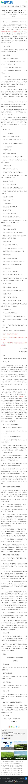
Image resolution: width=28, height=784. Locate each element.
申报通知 (16, 6)
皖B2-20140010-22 (9, 781)
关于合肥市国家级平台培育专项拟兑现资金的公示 (13, 765)
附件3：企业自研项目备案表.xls (10, 334)
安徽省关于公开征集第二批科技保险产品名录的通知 (13, 772)
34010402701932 (19, 781)
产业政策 (12, 6)
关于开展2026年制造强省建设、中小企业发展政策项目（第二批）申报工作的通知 (13, 770)
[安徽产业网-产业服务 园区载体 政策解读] (7, 2)
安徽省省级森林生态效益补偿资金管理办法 (13, 761)
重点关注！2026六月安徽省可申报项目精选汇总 (13, 768)
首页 (8, 6)
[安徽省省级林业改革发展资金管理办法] (7, 755)
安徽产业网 (10, 778)
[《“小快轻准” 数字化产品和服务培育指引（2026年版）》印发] (7, 745)
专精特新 (21, 396)
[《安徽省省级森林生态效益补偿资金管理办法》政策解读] (20, 755)
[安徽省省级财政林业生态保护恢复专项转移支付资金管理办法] (20, 745)
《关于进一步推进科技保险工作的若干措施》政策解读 (13, 774)
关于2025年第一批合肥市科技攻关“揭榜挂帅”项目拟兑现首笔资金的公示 (13, 763)
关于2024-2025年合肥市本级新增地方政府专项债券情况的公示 (13, 767)
